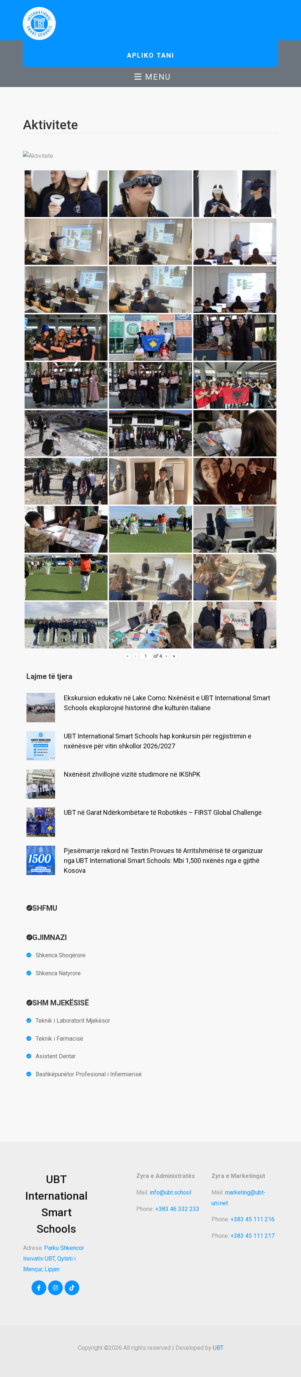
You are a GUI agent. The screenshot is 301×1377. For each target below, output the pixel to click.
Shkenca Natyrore (58, 973)
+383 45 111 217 (253, 1235)
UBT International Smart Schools (56, 1204)
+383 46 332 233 (177, 1209)
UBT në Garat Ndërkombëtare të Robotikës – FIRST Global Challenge (163, 812)
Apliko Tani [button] (150, 55)
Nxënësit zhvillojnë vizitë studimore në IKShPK (132, 774)
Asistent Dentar (56, 1056)
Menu (156, 77)
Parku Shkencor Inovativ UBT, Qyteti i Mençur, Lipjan (53, 1258)
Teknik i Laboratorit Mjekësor (73, 1020)
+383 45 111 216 (253, 1219)
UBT (218, 1347)
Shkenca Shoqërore (61, 955)
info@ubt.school (170, 1192)
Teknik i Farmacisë (59, 1038)
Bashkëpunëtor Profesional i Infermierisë (89, 1074)
